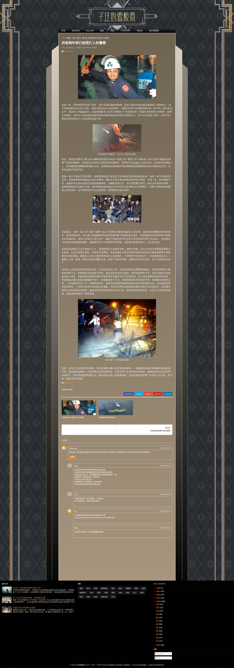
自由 (91, 592)
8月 (157, 617)
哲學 (113, 597)
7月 (157, 621)
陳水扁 (84, 38)
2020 (158, 588)
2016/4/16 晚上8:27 (165, 511)
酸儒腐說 (104, 588)
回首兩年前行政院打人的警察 (73, 417)
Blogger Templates (123, 665)
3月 (157, 634)
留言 (159, 658)
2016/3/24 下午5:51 (165, 494)
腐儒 (95, 597)
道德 (120, 592)
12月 (158, 604)
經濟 (95, 588)
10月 (158, 611)
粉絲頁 (140, 30)
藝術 (102, 30)
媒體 (127, 592)
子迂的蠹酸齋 (77, 665)
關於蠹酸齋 (154, 30)
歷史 (113, 588)
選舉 (81, 597)
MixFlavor (160, 665)
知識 (106, 592)
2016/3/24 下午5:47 (165, 466)
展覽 (98, 592)
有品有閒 (76, 30)
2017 (158, 598)
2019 (158, 591)
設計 (134, 592)
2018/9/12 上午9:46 (165, 528)
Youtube (125, 30)
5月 (157, 627)
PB (75, 511)
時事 (88, 597)
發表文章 (160, 653)
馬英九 (78, 38)
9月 (157, 614)
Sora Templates (109, 665)
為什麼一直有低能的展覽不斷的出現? (27, 588)
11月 (158, 607)
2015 (158, 645)
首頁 (63, 30)
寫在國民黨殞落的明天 (107, 417)
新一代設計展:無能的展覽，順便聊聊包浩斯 (29, 597)
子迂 (76, 466)
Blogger (144, 665)
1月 (157, 641)
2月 (157, 637)
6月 (157, 624)
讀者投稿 (104, 597)
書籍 (143, 588)
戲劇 (142, 592)
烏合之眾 (90, 30)
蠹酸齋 (128, 588)
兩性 (120, 588)
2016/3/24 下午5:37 (165, 448)
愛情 (113, 592)
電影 (113, 30)
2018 (158, 594)
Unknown (73, 448)
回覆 (72, 457)
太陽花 (68, 38)
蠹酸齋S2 (83, 592)
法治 (73, 38)
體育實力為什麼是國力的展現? (24, 607)
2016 (158, 601)
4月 (157, 631)
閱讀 (136, 588)
